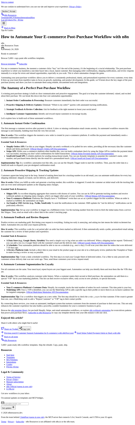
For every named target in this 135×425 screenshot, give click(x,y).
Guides (9, 364)
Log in (4, 20)
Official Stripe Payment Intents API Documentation (92, 153)
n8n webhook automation (100, 310)
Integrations (26, 17)
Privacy (11, 422)
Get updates (6, 408)
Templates (5, 17)
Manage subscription (15, 382)
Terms (3, 422)
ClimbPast (32, 417)
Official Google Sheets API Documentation (96, 243)
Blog (33, 17)
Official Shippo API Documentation (100, 196)
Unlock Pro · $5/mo (15, 20)
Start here (10, 355)
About (9, 384)
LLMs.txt (10, 389)
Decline (5, 11)
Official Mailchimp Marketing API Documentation (47, 292)
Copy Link (26, 329)
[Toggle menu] (3, 23)
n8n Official (19, 386)
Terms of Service (13, 377)
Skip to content (7, 2)
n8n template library (19, 310)
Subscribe (23, 64)
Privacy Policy (75, 7)
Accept (12, 11)
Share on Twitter (11, 329)
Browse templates (8, 64)
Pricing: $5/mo (12, 367)
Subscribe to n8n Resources (39, 313)
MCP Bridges (15, 17)
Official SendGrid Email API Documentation (89, 158)
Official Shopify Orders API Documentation (48, 149)
